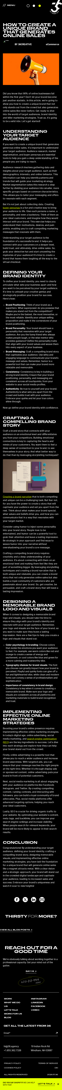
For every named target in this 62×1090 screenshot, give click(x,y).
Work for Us (13, 1014)
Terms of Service (48, 1063)
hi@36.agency (11, 1046)
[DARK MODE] (28, 6)
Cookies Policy (12, 1068)
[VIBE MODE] (40, 6)
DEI (56, 1068)
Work (8, 999)
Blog (7, 1018)
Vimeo (35, 1010)
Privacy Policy (12, 1063)
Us (6, 1006)
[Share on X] (25, 899)
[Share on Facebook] (16, 899)
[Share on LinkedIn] (33, 899)
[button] (31, 981)
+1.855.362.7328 (12, 1050)
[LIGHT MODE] (34, 6)
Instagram (38, 999)
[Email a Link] (42, 899)
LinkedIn (37, 1003)
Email (7, 1033)
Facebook (38, 1006)
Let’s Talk (11, 1010)
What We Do (12, 1003)
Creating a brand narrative (17, 497)
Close (59, 1084)
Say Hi (31, 961)
